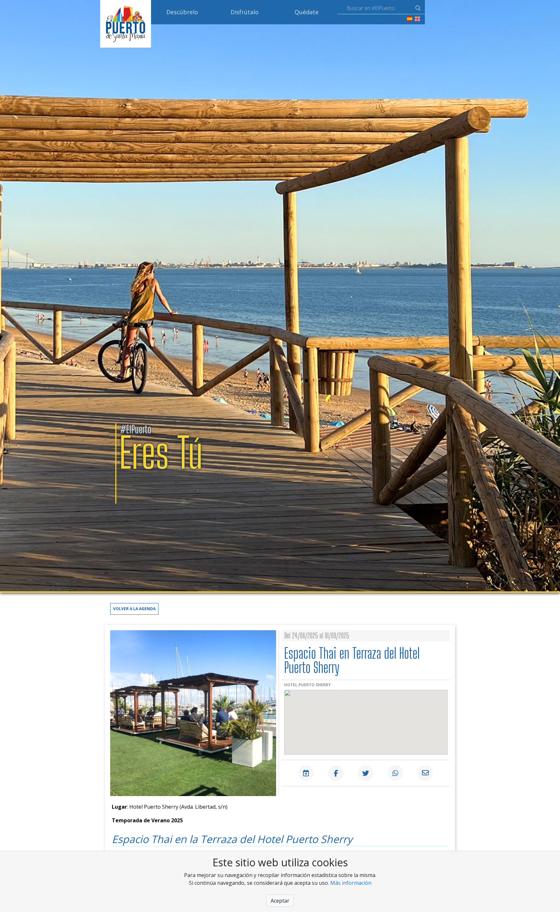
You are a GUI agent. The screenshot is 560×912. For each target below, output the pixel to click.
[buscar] (418, 8)
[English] (417, 18)
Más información (350, 882)
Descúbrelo (182, 12)
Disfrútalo (244, 12)
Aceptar (280, 900)
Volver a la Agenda (134, 608)
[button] (134, 608)
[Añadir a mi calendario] (306, 773)
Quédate (307, 12)
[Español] (409, 18)
